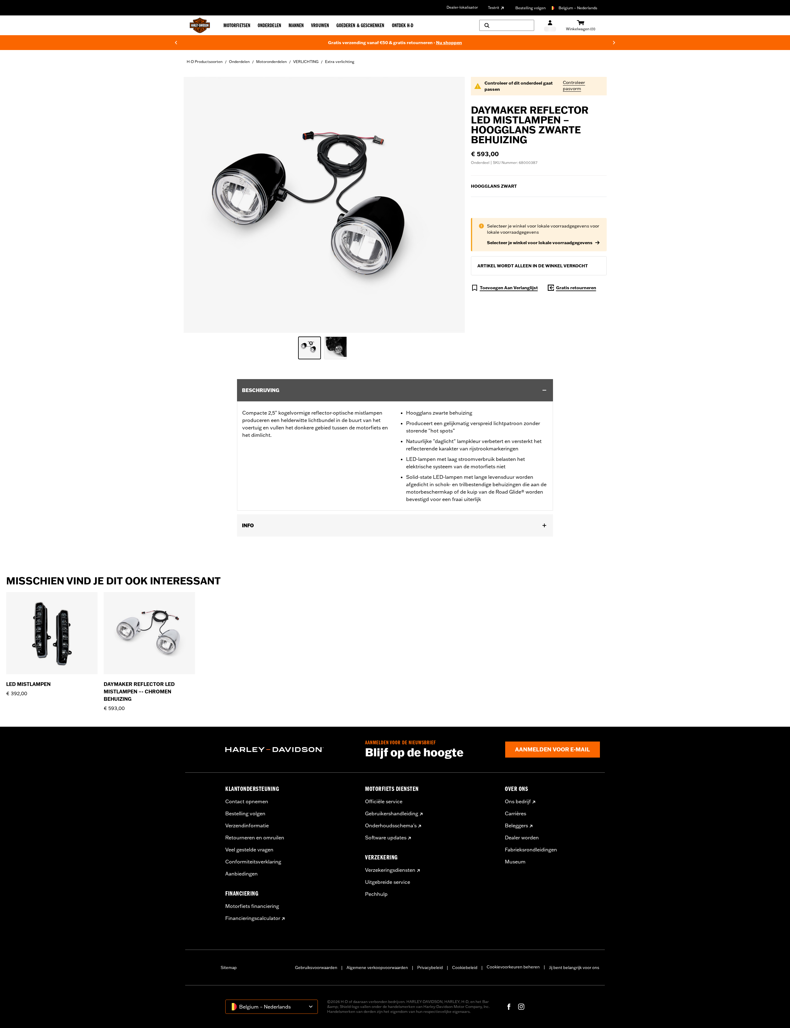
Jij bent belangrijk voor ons (574, 967)
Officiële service (383, 801)
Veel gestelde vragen (249, 849)
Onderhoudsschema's (391, 825)
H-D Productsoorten (204, 61)
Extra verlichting (339, 61)
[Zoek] (506, 25)
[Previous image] (196, 204)
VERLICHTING (305, 61)
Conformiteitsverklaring (253, 862)
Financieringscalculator (252, 918)
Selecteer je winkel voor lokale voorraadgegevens (539, 242)
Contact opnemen (246, 801)
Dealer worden (522, 837)
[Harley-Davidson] (290, 749)
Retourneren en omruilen (254, 837)
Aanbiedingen (241, 874)
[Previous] (176, 43)
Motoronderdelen (271, 61)
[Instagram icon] (521, 1006)
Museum (515, 862)
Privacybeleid (430, 967)
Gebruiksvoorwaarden (316, 967)
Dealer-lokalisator (462, 7)
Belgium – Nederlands (578, 8)
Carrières (515, 813)
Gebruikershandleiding (391, 813)
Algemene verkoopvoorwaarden (377, 967)
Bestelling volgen (530, 8)
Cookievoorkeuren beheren (513, 966)
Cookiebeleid (464, 967)
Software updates (385, 837)
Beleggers (516, 825)
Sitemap (229, 967)
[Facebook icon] (509, 1006)
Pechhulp (376, 894)
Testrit (493, 7)
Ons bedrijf (518, 801)
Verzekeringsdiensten (390, 870)
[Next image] (452, 204)
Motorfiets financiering (252, 906)
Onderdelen (239, 61)
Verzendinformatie (247, 825)
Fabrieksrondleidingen (531, 849)
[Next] (614, 43)
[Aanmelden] (550, 25)
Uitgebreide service (387, 882)
